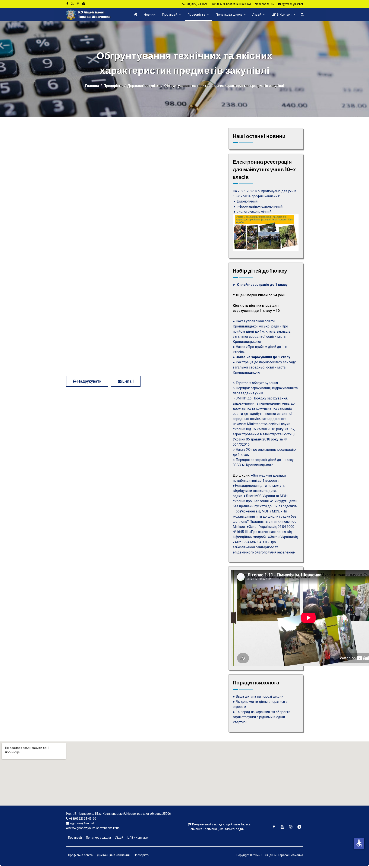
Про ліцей (169, 14)
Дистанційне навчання (113, 855)
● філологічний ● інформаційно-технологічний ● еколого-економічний (258, 206)
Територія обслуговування (257, 383)
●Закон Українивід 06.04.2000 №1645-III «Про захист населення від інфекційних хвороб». (263, 532)
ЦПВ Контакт (281, 14)
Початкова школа (228, 14)
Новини (149, 14)
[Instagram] (78, 4)
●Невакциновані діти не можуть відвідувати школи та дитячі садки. (259, 491)
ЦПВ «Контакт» (138, 837)
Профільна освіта (80, 855)
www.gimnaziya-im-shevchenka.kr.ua (94, 828)
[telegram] (83, 4)
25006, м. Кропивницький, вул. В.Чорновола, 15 (244, 4)
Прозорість (196, 14)
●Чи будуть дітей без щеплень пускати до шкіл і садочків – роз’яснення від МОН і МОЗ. (265, 506)
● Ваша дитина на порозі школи (258, 696)
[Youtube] (72, 4)
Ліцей (256, 14)
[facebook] (67, 4)
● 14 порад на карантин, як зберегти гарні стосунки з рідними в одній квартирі (261, 717)
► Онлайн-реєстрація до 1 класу (260, 285)
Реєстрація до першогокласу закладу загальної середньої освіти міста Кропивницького (264, 367)
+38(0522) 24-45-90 (196, 4)
